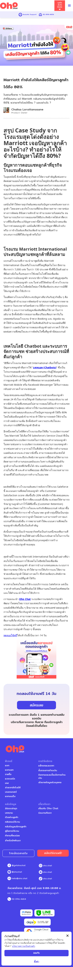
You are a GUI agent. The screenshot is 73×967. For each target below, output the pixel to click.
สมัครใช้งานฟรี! (53, 853)
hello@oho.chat (19, 878)
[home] (27, 5)
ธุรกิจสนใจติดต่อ (59, 4)
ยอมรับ (36, 953)
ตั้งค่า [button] (36, 961)
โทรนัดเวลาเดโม (18, 853)
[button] (69, 5)
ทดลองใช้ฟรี (10, 635)
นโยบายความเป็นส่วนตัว (23, 946)
